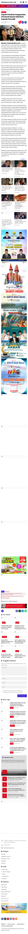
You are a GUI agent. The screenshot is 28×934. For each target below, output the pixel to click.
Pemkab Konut (5, 876)
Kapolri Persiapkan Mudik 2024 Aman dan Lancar (13, 596)
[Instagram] (13, 919)
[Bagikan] (25, 22)
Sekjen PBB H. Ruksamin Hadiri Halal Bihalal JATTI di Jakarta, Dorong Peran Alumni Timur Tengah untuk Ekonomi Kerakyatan (7, 641)
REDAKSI (3, 896)
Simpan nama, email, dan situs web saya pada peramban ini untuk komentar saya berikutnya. (13, 691)
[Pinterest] (8, 919)
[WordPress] (10, 919)
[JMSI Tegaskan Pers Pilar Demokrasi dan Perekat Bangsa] (21, 635)
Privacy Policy (4, 893)
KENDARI (3, 861)
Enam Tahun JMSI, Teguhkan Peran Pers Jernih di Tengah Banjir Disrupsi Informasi (7, 656)
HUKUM (17, 622)
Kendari (4, 874)
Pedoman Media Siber (6, 891)
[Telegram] (22, 611)
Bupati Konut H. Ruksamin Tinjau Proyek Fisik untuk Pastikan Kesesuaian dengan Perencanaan (16, 778)
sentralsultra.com (8, 2)
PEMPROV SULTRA (5, 856)
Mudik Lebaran (6, 598)
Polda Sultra (5, 869)
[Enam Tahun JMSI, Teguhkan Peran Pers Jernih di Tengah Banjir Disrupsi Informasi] (7, 649)
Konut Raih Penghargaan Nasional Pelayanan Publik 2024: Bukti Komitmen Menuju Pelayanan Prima (16, 789)
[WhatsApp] (25, 611)
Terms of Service (4, 898)
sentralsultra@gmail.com (9, 847)
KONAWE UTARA (5, 858)
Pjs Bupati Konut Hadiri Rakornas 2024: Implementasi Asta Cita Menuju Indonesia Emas (17, 783)
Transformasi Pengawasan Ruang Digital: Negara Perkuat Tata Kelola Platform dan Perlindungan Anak (20, 656)
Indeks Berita (4, 884)
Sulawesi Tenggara (6, 871)
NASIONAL (4, 12)
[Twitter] (19, 611)
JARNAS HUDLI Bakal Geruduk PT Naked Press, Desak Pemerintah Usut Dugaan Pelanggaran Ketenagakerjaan (7, 627)
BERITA (3, 622)
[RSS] (16, 919)
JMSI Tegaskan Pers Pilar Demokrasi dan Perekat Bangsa (20, 641)
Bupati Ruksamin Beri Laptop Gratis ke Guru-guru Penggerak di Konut (16, 795)
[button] (21, 2)
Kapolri (7, 591)
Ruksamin (4, 878)
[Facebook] (17, 611)
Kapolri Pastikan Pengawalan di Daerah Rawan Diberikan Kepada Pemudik (12, 594)
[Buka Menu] (23, 2)
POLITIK (3, 863)
